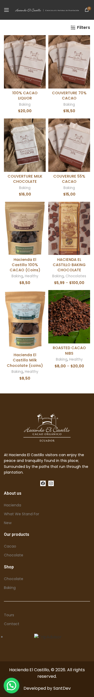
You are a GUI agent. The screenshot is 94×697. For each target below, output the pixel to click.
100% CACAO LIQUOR (25, 95)
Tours (9, 615)
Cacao (10, 546)
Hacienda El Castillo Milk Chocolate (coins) (25, 360)
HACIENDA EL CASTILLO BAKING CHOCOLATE (69, 265)
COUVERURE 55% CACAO (69, 179)
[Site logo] (47, 10)
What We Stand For (21, 514)
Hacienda (12, 505)
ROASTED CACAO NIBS (69, 350)
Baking (25, 104)
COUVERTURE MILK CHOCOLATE (25, 179)
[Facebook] (43, 483)
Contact (11, 623)
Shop (9, 566)
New (7, 522)
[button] (11, 685)
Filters (83, 27)
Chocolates (76, 276)
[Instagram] (51, 483)
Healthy (31, 276)
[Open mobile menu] (6, 10)
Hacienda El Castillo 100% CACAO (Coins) (25, 265)
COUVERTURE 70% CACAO (69, 95)
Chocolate (13, 555)
